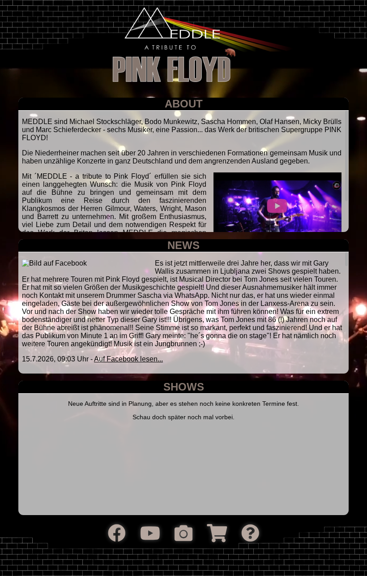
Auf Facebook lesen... (128, 359)
